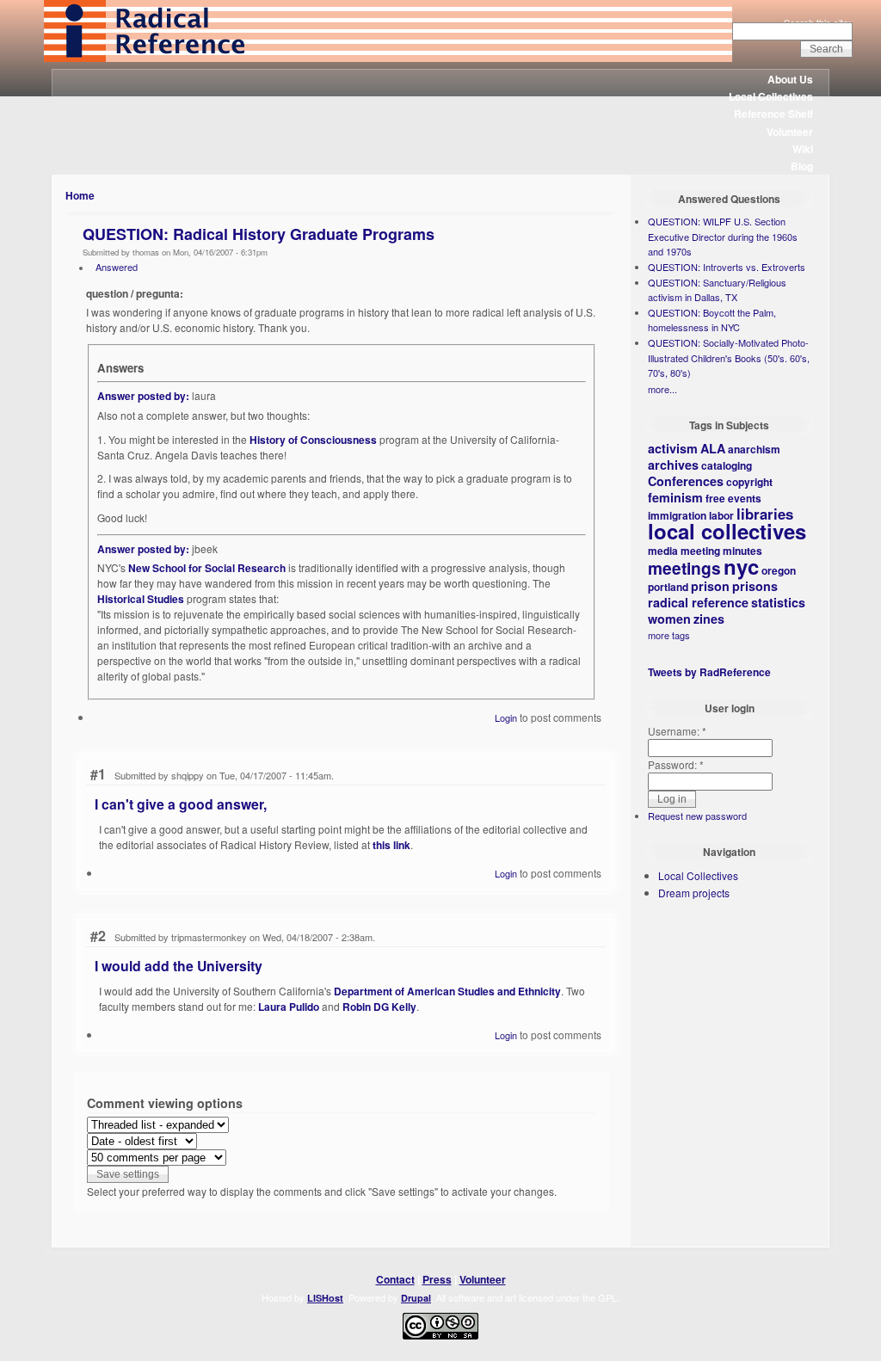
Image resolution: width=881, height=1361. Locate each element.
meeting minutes (721, 550)
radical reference (698, 602)
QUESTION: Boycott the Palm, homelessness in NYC (712, 320)
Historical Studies (140, 599)
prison (710, 585)
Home (80, 195)
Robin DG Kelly (379, 1006)
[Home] (388, 57)
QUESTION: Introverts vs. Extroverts (726, 267)
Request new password (697, 815)
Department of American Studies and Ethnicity (447, 991)
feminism (675, 497)
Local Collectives (771, 96)
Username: (677, 731)
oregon (778, 570)
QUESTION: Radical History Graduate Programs (258, 234)
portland (668, 586)
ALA (712, 448)
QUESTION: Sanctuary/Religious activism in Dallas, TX (717, 290)
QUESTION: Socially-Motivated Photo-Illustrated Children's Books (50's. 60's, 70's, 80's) (729, 357)
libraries (764, 513)
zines (708, 618)
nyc (741, 566)
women (669, 618)
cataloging (726, 465)
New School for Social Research (207, 568)
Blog (802, 166)
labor (721, 515)
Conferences (686, 481)
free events (733, 498)
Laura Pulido (288, 1006)
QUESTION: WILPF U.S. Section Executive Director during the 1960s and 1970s (723, 236)
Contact (395, 1279)
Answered (116, 267)
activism (673, 448)
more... (662, 389)
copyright (749, 482)
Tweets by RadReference (709, 672)
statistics (778, 602)
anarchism (754, 449)
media (663, 550)
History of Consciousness (313, 439)
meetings (684, 568)
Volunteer (790, 131)
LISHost (325, 1297)
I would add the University (178, 966)
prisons (755, 585)
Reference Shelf (773, 113)
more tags (669, 635)
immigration (677, 515)
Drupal (416, 1297)
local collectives (727, 530)
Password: (676, 764)
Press (437, 1279)
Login (506, 717)
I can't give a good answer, (181, 804)
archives (673, 464)
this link (391, 845)
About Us (790, 79)
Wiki (802, 149)
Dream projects (694, 892)
